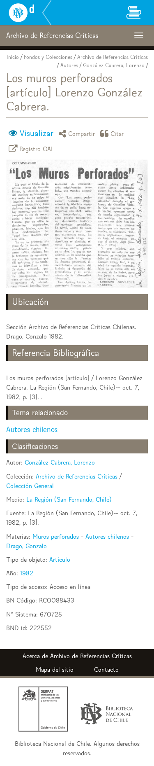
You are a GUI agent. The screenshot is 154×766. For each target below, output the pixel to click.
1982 (26, 573)
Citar (117, 133)
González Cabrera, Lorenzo (114, 65)
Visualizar (36, 133)
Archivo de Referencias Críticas (112, 57)
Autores (69, 65)
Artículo (59, 559)
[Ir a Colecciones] (133, 12)
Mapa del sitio (55, 669)
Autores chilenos (31, 429)
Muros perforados (55, 536)
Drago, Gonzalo (26, 546)
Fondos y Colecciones (48, 57)
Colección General (30, 486)
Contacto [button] (106, 669)
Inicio (13, 57)
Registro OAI (36, 148)
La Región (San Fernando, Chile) (69, 499)
